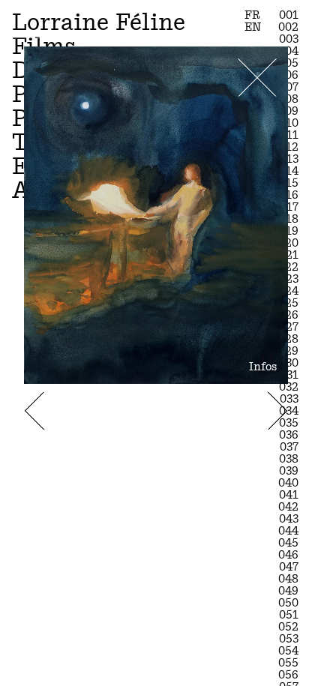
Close (257, 77)
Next (278, 410)
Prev (35, 410)
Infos (263, 366)
